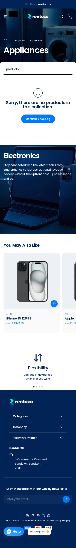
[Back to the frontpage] (5, 40)
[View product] (54, 303)
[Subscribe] (66, 499)
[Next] (50, 4)
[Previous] (26, 4)
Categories (18, 40)
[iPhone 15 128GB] (32, 281)
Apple (9, 314)
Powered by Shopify (58, 520)
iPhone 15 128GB (18, 318)
